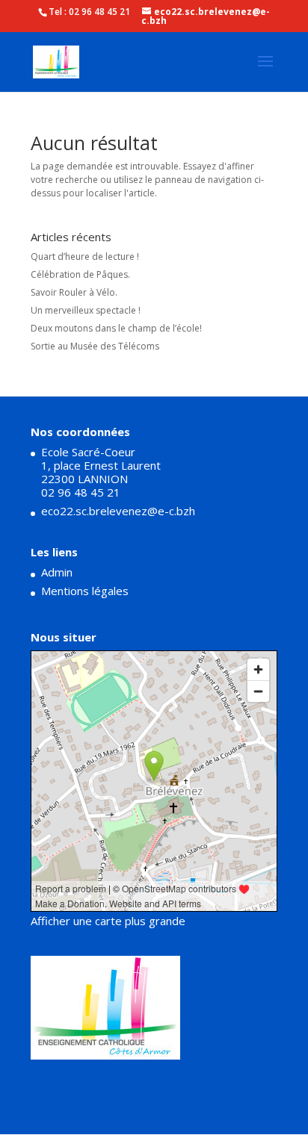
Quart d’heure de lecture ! (85, 256)
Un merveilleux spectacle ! (86, 310)
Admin (57, 572)
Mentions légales (85, 590)
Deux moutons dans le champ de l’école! (116, 328)
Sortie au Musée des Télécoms (95, 346)
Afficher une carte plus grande (108, 920)
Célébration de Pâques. (80, 274)
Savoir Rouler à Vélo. (74, 292)
